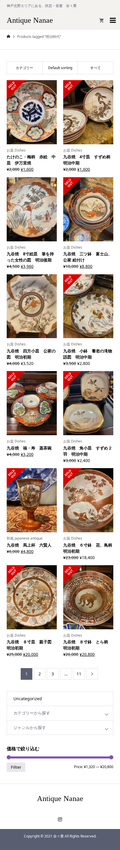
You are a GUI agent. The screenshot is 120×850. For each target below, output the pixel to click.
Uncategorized (27, 698)
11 (79, 674)
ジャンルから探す (29, 727)
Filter (16, 767)
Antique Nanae (30, 20)
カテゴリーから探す (31, 713)
